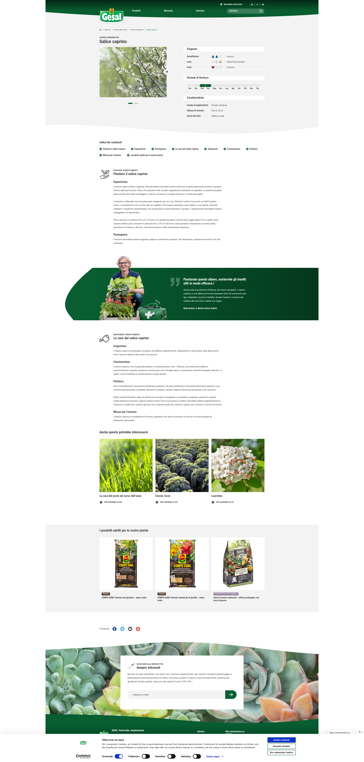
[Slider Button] (166, 72)
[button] (130, 103)
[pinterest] (138, 629)
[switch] (146, 756)
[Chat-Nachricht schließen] (359, 731)
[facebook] (114, 629)
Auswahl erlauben (281, 746)
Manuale (168, 11)
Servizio (200, 11)
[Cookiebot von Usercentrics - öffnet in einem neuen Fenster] (83, 756)
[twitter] (122, 629)
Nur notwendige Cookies (281, 753)
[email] (130, 629)
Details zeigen (213, 756)
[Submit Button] (231, 694)
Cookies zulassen (282, 740)
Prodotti (136, 11)
